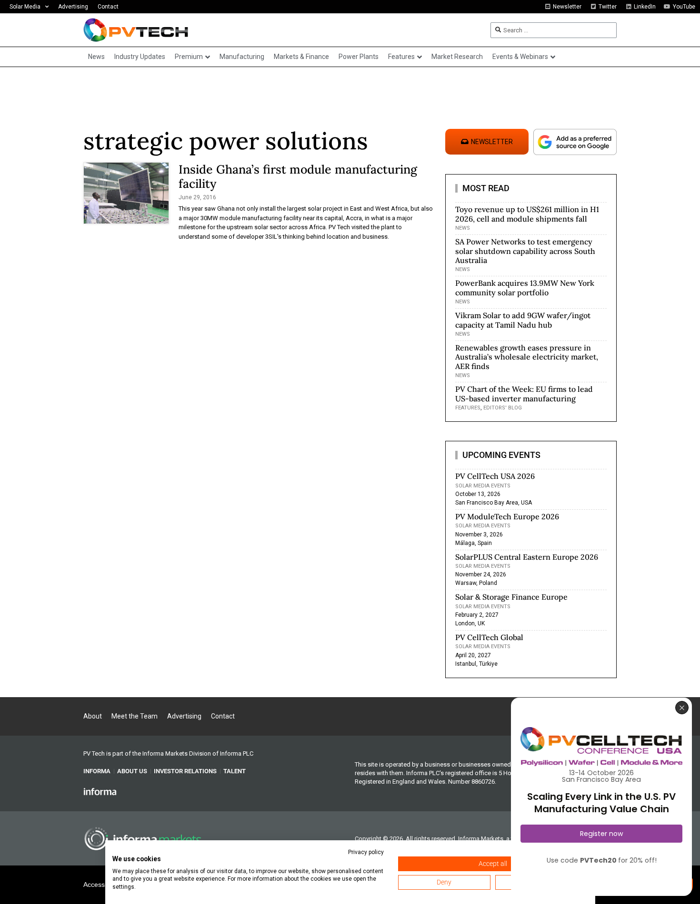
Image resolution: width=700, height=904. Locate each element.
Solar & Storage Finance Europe (511, 597)
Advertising (73, 6)
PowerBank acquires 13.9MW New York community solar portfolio (524, 287)
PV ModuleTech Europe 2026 (507, 516)
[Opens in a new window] (100, 791)
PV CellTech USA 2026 (495, 476)
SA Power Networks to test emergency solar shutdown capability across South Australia (525, 250)
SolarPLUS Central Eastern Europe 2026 (526, 557)
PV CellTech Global (489, 637)
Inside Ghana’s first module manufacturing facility (298, 176)
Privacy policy (366, 852)
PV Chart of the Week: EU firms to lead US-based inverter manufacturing (524, 393)
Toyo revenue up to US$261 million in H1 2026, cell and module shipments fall (527, 213)
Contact (108, 6)
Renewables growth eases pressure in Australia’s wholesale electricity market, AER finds (526, 356)
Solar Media (25, 6)
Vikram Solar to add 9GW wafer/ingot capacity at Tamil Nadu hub (522, 320)
